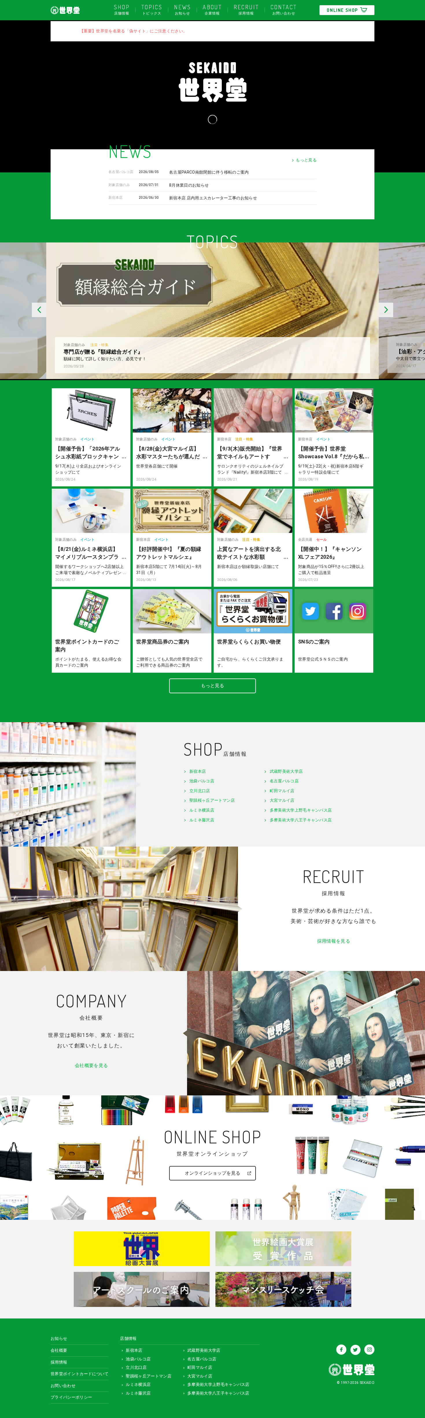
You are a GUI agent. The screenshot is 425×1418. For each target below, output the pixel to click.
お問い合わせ (284, 9)
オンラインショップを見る (212, 1173)
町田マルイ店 (282, 790)
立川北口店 (199, 790)
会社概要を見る (91, 1065)
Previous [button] (23, 309)
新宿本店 (197, 771)
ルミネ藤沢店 (201, 820)
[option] (212, 310)
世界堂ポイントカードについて (79, 1373)
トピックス (151, 9)
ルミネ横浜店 (201, 810)
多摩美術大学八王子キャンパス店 (301, 820)
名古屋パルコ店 (284, 781)
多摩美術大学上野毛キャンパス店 (301, 810)
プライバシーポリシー (71, 1397)
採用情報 (246, 9)
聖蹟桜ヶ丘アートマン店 (212, 800)
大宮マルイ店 (282, 800)
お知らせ (182, 9)
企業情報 (212, 9)
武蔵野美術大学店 (286, 771)
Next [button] (402, 309)
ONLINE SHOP (342, 10)
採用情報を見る (333, 941)
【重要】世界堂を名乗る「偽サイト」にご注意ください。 (133, 31)
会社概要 (59, 1350)
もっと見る (306, 160)
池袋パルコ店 (201, 781)
